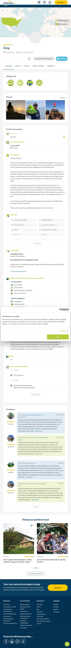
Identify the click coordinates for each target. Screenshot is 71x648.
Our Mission (23, 628)
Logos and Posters (25, 614)
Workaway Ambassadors (24, 622)
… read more (38, 431)
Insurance (40, 612)
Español (55, 609)
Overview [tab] (8, 66)
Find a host (6, 604)
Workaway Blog (24, 604)
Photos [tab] (18, 66)
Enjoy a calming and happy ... (34, 415)
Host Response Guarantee (41, 615)
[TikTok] (23, 641)
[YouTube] (12, 641)
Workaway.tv (24, 611)
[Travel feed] (44, 2)
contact (62, 59)
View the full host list (35, 574)
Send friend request (44, 59)
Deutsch (55, 604)
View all (62, 97)
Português (56, 612)
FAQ (38, 609)
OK (58, 337)
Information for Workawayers (8, 610)
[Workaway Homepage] (9, 2)
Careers (39, 623)
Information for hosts (9, 607)
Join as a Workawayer (9, 614)
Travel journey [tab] (38, 66)
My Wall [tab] (27, 66)
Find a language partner (19, 271)
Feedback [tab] (50, 66)
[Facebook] (6, 641)
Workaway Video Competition (25, 617)
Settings (62, 331)
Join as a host (7, 616)
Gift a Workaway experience (8, 620)
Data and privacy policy (43, 621)
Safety (6, 5)
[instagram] (17, 641)
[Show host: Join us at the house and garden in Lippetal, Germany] (52, 538)
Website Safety (35, 394)
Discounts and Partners (10, 623)
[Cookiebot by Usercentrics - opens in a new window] (61, 309)
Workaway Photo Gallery (25, 608)
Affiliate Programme (26, 625)
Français (55, 607)
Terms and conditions (43, 618)
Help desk (40, 604)
